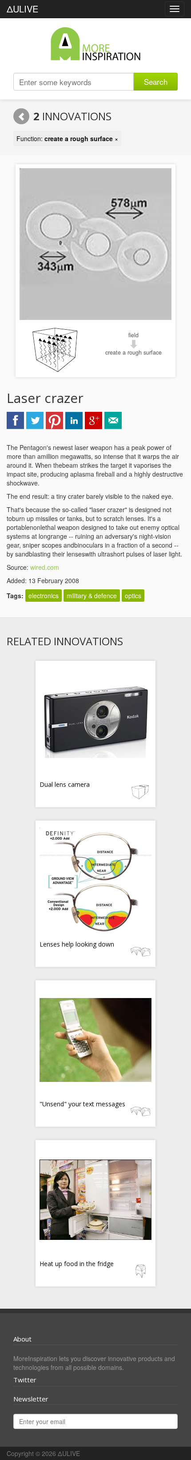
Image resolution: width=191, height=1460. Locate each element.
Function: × (67, 138)
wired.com (44, 567)
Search (155, 81)
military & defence (92, 595)
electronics (43, 595)
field (133, 335)
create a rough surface (133, 352)
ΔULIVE (22, 8)
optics (133, 595)
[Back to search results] (21, 116)
